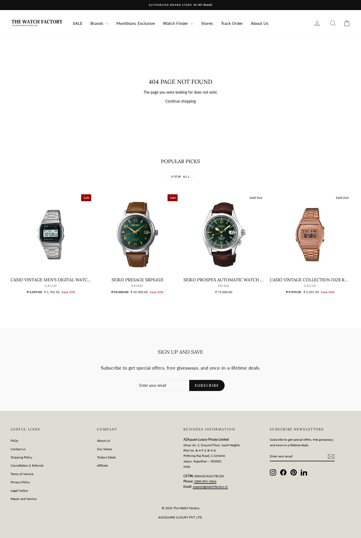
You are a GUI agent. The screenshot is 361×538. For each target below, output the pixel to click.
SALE (77, 23)
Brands (97, 23)
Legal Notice (19, 491)
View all (180, 176)
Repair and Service (23, 499)
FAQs (14, 441)
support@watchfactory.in (210, 487)
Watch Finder (176, 23)
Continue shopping (180, 101)
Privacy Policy (20, 482)
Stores (207, 23)
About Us (260, 23)
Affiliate (102, 465)
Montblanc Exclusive (135, 23)
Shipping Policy (21, 457)
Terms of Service (22, 474)
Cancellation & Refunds (27, 465)
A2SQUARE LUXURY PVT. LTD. (180, 517)
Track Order (232, 23)
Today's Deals (106, 457)
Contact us (18, 449)
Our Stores (104, 449)
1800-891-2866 (205, 481)
